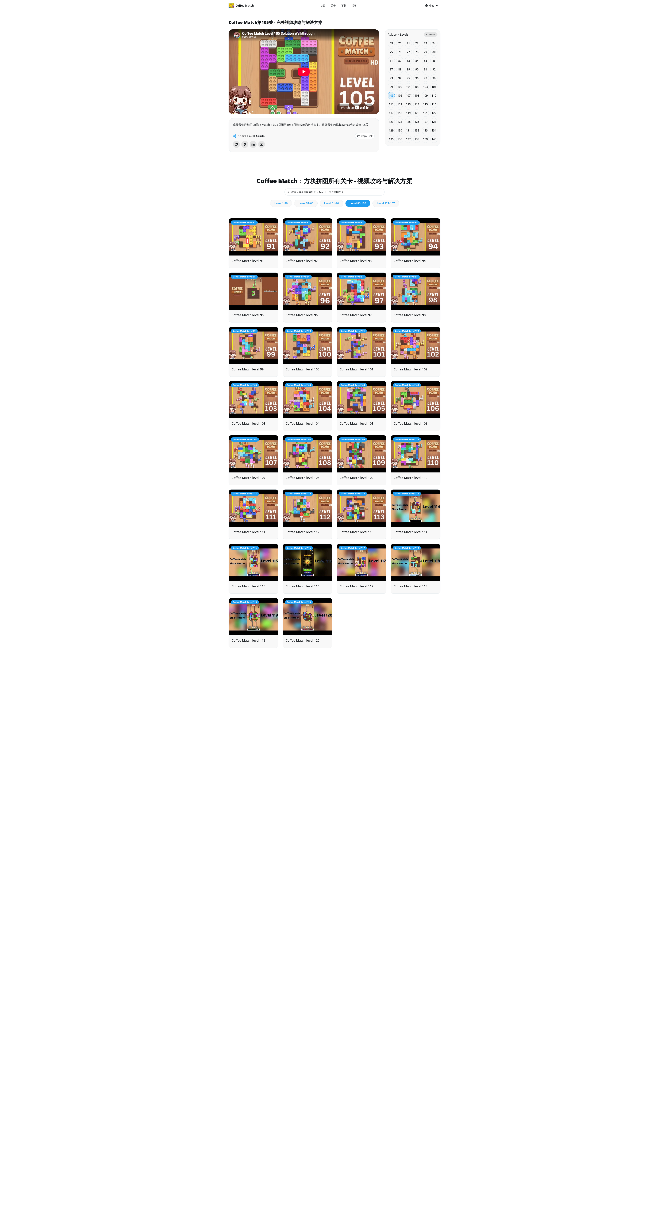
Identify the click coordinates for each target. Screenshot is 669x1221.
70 (399, 43)
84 (416, 61)
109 (425, 95)
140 (434, 139)
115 (425, 104)
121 (425, 113)
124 (399, 122)
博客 (354, 5)
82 (399, 61)
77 (408, 52)
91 (425, 69)
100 (399, 87)
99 (391, 87)
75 (391, 52)
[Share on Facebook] (244, 144)
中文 (431, 5)
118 (399, 113)
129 (391, 130)
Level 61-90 (331, 203)
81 (391, 61)
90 (416, 69)
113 (408, 104)
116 (434, 104)
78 (416, 52)
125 (408, 122)
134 (434, 130)
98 (434, 78)
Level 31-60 (305, 203)
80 (434, 52)
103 (425, 87)
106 (399, 95)
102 (416, 87)
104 (434, 87)
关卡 (333, 5)
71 (408, 43)
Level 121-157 (386, 203)
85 (425, 61)
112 (399, 104)
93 (391, 78)
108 (416, 95)
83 (408, 61)
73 (425, 43)
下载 (343, 5)
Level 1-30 (281, 203)
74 (434, 43)
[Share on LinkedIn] (253, 144)
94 (399, 78)
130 (399, 130)
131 (408, 130)
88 (399, 69)
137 (408, 139)
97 (425, 78)
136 (399, 139)
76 (399, 52)
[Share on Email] (261, 144)
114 (416, 104)
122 (434, 113)
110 (434, 95)
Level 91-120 (358, 203)
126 (416, 122)
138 (416, 139)
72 (416, 43)
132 (416, 130)
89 (408, 69)
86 (434, 61)
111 (391, 104)
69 (391, 43)
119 (408, 113)
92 (434, 69)
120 (416, 113)
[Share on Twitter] (236, 144)
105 (391, 95)
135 (391, 139)
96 (416, 78)
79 (425, 52)
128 (434, 122)
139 (425, 139)
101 (408, 87)
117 (391, 113)
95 (408, 78)
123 (391, 122)
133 (425, 130)
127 (425, 122)
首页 (322, 5)
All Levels (430, 34)
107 (408, 95)
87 (391, 69)
